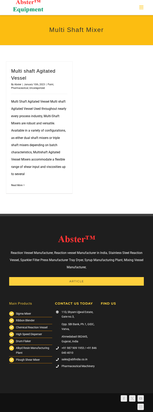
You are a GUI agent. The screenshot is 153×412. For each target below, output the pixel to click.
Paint (50, 84)
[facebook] (124, 398)
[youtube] (140, 398)
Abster (17, 84)
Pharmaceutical (19, 88)
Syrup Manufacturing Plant (103, 260)
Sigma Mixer (23, 313)
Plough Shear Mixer (28, 359)
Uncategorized (37, 88)
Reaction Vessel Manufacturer (32, 253)
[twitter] (132, 398)
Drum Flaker (23, 341)
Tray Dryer (76, 260)
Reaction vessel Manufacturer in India (80, 253)
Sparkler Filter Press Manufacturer (44, 260)
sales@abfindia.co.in (74, 359)
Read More (17, 185)
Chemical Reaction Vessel (31, 327)
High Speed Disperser (29, 334)
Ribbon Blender (25, 320)
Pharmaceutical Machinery (78, 366)
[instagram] (140, 407)
